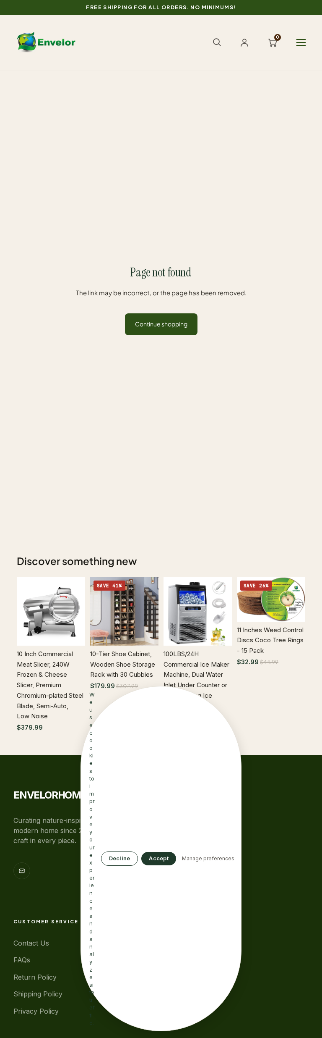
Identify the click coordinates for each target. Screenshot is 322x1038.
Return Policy (35, 977)
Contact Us (31, 943)
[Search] (216, 42)
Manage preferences (208, 858)
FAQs (21, 960)
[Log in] (244, 42)
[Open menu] (301, 42)
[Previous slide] (26, 611)
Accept (159, 858)
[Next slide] (76, 611)
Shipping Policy (37, 994)
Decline (119, 858)
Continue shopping (161, 324)
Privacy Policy (36, 1011)
